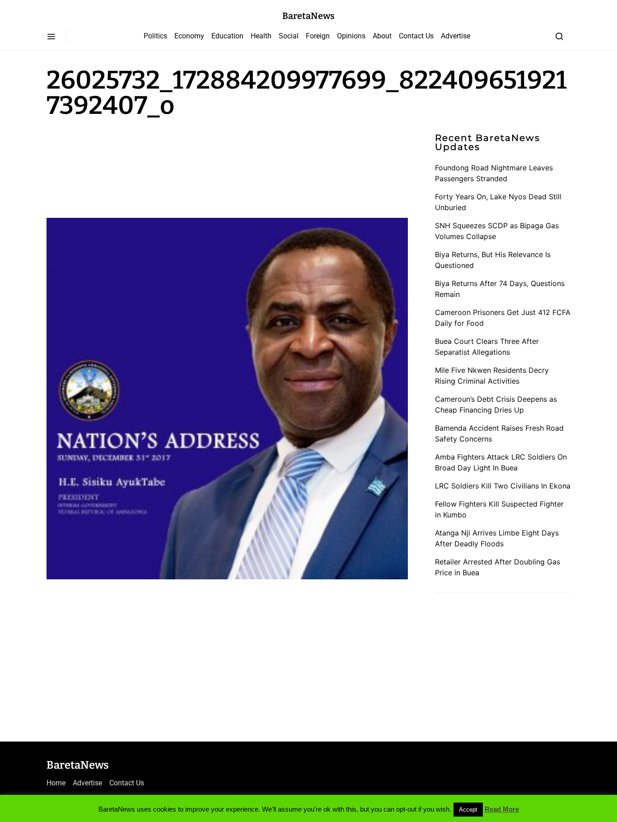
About (382, 36)
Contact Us (416, 36)
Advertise (455, 36)
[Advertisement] (119, 166)
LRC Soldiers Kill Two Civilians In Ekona (502, 485)
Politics (155, 36)
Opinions (351, 36)
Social (289, 36)
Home (56, 783)
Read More (502, 809)
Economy (189, 36)
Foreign (318, 36)
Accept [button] (468, 809)
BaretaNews (308, 15)
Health (261, 36)
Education (227, 36)
